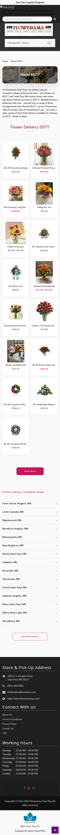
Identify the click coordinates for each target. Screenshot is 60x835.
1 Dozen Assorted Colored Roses (16, 325)
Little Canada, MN (13, 511)
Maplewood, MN (11, 520)
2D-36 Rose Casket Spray (44, 365)
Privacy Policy (9, 724)
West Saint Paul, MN (14, 604)
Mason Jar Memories (15, 365)
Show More (30, 471)
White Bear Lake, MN (14, 612)
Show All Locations (30, 636)
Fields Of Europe (16, 246)
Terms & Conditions (12, 719)
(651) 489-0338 (15, 685)
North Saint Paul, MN (14, 554)
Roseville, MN (10, 570)
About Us (7, 714)
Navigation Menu (18, 42)
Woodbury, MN (11, 621)
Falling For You (44, 207)
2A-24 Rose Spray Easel (16, 168)
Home (5, 61)
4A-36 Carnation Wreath (16, 404)
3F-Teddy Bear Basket (44, 404)
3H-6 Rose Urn (15, 286)
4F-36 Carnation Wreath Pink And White (16, 444)
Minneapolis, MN (12, 537)
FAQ (4, 733)
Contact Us (8, 728)
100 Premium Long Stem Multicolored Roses (16, 207)
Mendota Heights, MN (15, 528)
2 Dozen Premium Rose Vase (44, 168)
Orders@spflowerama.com (21, 692)
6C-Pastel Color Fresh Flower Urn (44, 246)
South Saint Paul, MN (14, 587)
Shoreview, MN (11, 579)
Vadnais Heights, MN (14, 596)
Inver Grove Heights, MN (16, 503)
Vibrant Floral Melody (44, 286)
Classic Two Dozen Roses (44, 325)
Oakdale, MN (9, 562)
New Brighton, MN (13, 545)
